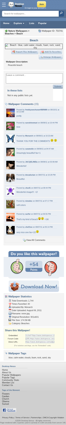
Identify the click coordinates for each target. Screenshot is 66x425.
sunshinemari (31, 123)
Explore (18, 23)
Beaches (9, 33)
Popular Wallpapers (11, 375)
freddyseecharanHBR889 (36, 110)
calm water (19, 357)
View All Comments (35, 240)
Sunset (5, 404)
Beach (19, 33)
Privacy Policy (8, 418)
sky (49, 357)
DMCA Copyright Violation (53, 418)
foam (34, 357)
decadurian (30, 175)
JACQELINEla (31, 162)
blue (11, 357)
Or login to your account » (35, 8)
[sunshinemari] (10, 129)
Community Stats (10, 380)
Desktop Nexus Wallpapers (16, 4)
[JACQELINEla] (10, 168)
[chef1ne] (10, 233)
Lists (31, 23)
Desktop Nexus (27, 421)
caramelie (29, 149)
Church (5, 399)
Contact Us (7, 385)
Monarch (29, 136)
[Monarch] (10, 142)
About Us (6, 372)
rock (39, 357)
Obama (5, 401)
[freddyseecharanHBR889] (10, 116)
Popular (42, 23)
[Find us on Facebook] (9, 411)
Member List (8, 382)
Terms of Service (22, 418)
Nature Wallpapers (17, 31)
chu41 (28, 188)
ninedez (28, 201)
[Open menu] (4, 4)
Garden (5, 396)
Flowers (6, 394)
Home (6, 23)
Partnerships (36, 418)
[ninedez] (10, 207)
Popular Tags (8, 377)
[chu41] (10, 194)
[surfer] (10, 220)
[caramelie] (10, 155)
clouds (28, 357)
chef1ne (28, 227)
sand (44, 357)
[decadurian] (10, 181)
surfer (27, 214)
